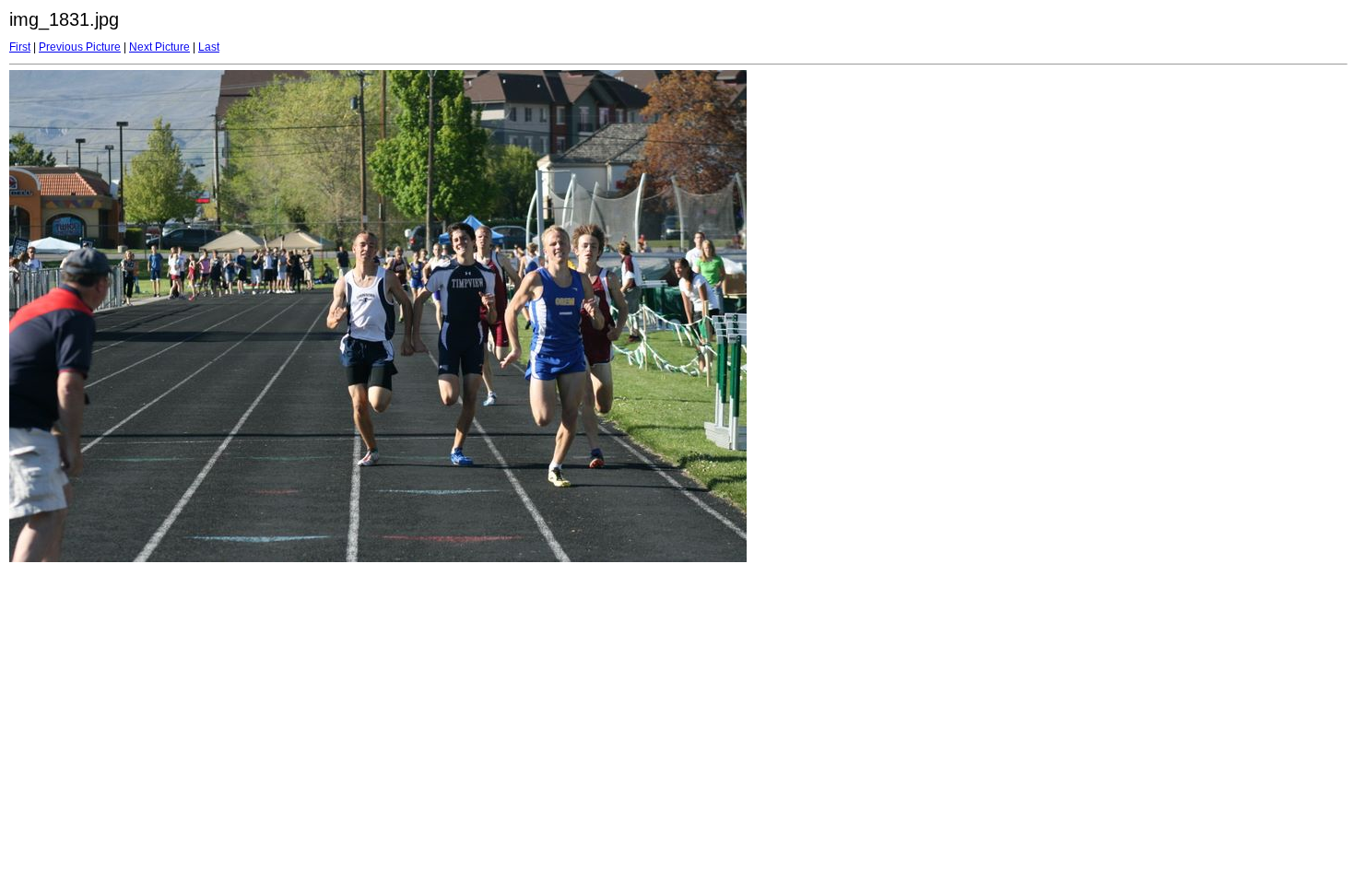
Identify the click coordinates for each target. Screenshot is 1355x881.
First (19, 47)
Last (208, 47)
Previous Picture (80, 47)
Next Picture (159, 47)
